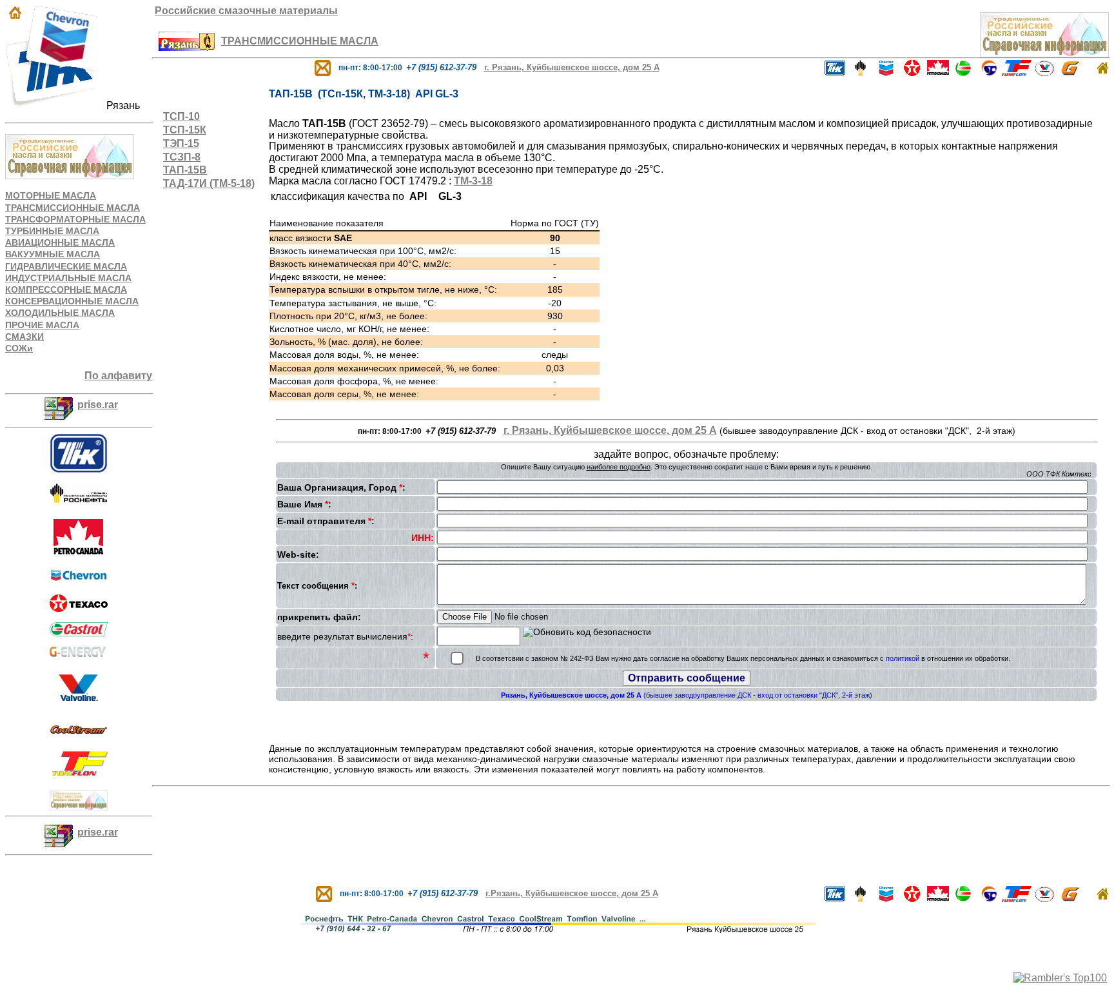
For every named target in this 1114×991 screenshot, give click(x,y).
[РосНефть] (79, 501)
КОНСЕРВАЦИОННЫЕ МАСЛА (72, 301)
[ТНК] (79, 469)
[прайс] (58, 404)
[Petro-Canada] (79, 553)
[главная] (1103, 70)
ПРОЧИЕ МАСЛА (42, 325)
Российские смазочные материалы (246, 10)
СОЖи (19, 348)
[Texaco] (79, 608)
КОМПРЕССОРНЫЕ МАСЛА (66, 289)
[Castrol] (79, 625)
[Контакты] (187, 47)
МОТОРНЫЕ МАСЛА (50, 195)
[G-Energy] (1070, 72)
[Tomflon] (1016, 72)
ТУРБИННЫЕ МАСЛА (52, 231)
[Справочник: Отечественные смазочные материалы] (79, 806)
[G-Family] (79, 653)
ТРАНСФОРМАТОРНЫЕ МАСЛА (75, 219)
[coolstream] (79, 736)
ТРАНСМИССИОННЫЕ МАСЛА (72, 207)
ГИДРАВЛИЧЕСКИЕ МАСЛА (66, 266)
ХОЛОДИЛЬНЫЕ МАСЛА (60, 313)
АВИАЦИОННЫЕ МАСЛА (60, 242)
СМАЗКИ (24, 336)
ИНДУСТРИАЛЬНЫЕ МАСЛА (68, 278)
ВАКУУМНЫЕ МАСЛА (52, 254)
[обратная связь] (323, 67)
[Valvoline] (79, 705)
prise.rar (97, 404)
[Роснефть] (860, 72)
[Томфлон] (80, 772)
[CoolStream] (989, 72)
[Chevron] (79, 580)
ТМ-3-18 (473, 180)
